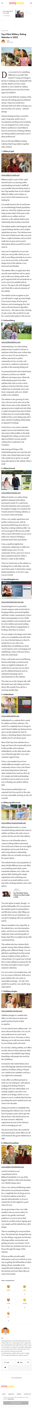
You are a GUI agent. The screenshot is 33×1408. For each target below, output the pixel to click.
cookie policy (11, 1399)
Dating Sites (4, 30)
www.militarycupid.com (10, 175)
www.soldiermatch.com (10, 716)
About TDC (11, 1394)
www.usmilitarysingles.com (11, 1011)
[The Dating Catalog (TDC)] (16, 3)
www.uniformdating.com (10, 342)
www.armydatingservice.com (12, 602)
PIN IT (17, 162)
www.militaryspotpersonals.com (13, 823)
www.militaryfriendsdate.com (12, 1167)
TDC (8, 40)
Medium (19, 1394)
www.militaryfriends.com (11, 493)
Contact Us (27, 1394)
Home (3, 1394)
